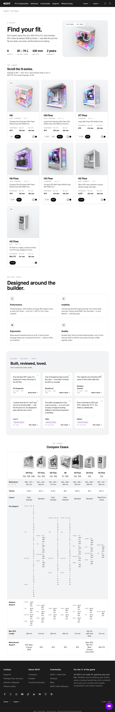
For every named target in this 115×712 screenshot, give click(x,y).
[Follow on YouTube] (22, 694)
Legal (34, 711)
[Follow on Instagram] (16, 694)
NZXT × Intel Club (58, 674)
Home (6, 11)
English (95, 3)
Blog (52, 682)
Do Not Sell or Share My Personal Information (69, 711)
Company (32, 674)
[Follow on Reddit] (34, 694)
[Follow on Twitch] (45, 694)
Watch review (63, 393)
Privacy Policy (41, 711)
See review (32, 425)
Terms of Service (51, 711)
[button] (33, 137)
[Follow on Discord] (40, 694)
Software (34, 4)
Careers (31, 678)
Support (55, 4)
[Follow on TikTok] (28, 694)
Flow (24, 476)
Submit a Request (11, 682)
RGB (28, 476)
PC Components (21, 4)
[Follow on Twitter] (10, 694)
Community (45, 4)
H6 (63, 476)
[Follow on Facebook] (5, 694)
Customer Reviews (36, 682)
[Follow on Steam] (51, 694)
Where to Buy (67, 4)
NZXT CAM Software (59, 686)
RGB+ (33, 476)
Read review (32, 393)
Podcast (53, 678)
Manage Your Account (13, 678)
